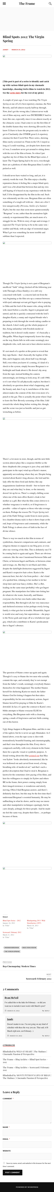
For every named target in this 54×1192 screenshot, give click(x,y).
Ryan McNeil (11, 997)
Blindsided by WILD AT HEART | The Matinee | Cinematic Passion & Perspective (25, 1052)
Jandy (5, 50)
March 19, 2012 (18, 50)
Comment (8, 1099)
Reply (47, 1010)
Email (6, 1139)
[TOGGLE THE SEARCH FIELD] (49, 3)
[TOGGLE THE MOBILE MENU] (4, 3)
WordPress (33, 1187)
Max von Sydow (29, 947)
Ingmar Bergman (12, 947)
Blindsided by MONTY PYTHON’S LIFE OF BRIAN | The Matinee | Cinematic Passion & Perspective (27, 1076)
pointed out (34, 755)
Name (6, 1127)
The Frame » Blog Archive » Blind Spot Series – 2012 (25, 1060)
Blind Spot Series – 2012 (12, 920)
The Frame (27, 3)
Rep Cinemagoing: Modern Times (19, 966)
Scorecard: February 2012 (12, 932)
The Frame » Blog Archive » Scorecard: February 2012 (26, 1068)
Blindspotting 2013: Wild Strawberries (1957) (36, 921)
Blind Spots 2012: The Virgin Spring (23, 39)
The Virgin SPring (12, 951)
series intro (15, 92)
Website (7, 1151)
